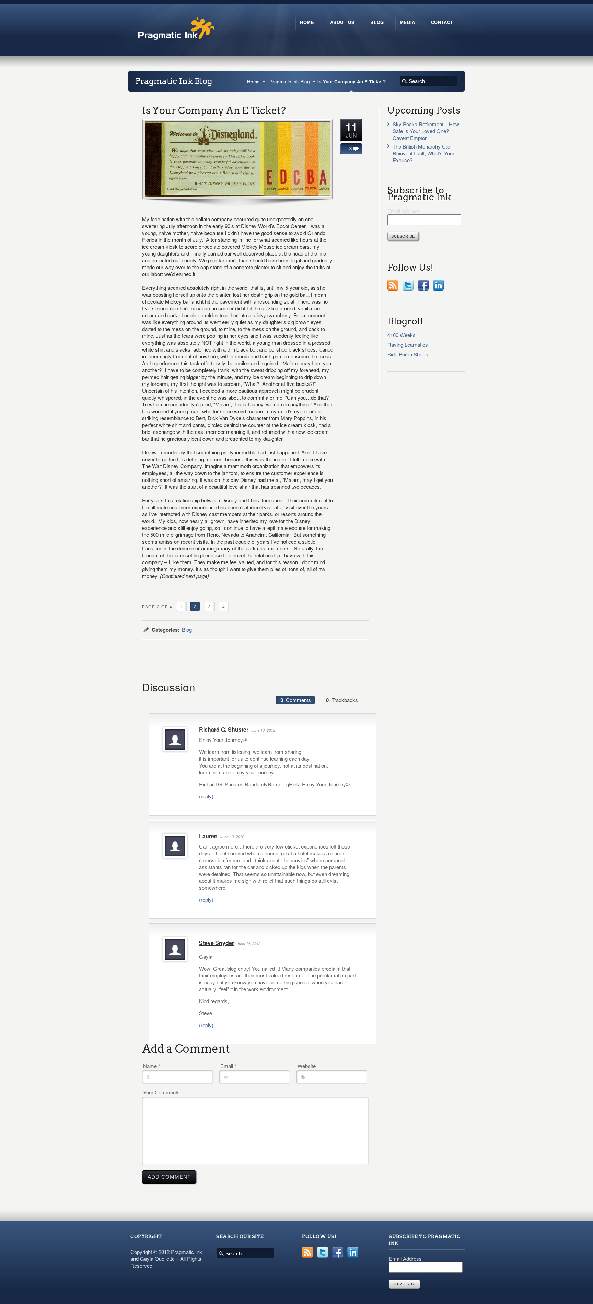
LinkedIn (438, 285)
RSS (392, 285)
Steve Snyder (216, 943)
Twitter (408, 285)
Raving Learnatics (407, 344)
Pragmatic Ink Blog (289, 81)
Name (151, 1066)
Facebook (423, 285)
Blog (187, 629)
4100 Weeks (401, 335)
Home (253, 81)
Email (228, 1066)
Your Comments (161, 1092)
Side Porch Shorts (407, 354)
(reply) (206, 796)
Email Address (403, 210)
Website (307, 1066)
